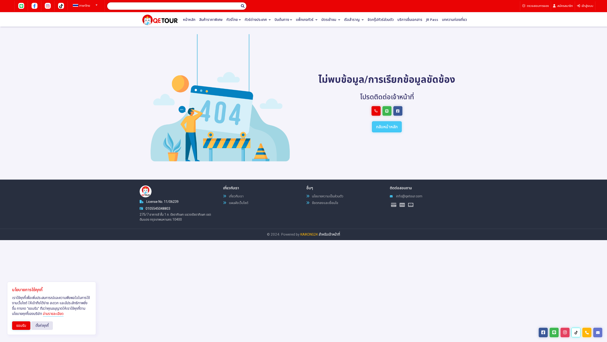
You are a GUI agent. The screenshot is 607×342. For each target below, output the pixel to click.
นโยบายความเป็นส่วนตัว (327, 196)
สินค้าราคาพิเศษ (211, 20)
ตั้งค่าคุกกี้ (42, 325)
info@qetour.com (408, 196)
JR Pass (432, 20)
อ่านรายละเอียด (53, 314)
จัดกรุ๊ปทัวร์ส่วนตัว (381, 20)
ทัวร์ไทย (232, 20)
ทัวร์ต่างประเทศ (256, 20)
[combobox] (84, 3)
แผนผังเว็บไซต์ (238, 203)
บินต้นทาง (282, 20)
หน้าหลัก (189, 20)
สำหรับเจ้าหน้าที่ (329, 234)
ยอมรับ (21, 325)
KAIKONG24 (309, 234)
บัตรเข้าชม (329, 20)
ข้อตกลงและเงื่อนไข (324, 203)
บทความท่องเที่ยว (454, 20)
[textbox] (84, 5)
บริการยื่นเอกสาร (409, 20)
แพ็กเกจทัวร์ (305, 20)
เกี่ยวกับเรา (236, 196)
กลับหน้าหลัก (387, 126)
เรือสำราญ (352, 20)
